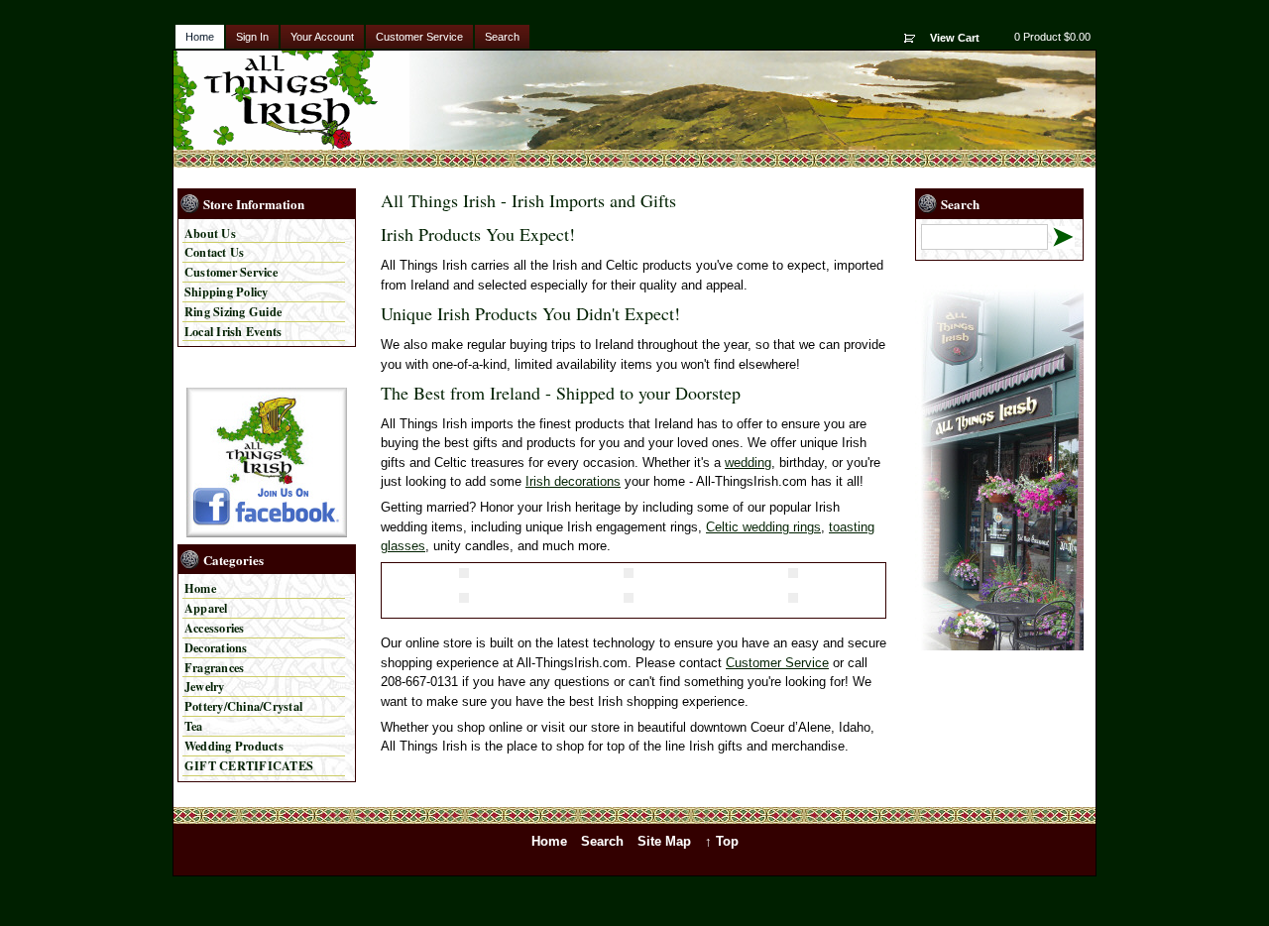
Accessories (214, 628)
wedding (748, 462)
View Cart (955, 38)
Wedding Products (234, 745)
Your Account (322, 37)
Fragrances (214, 667)
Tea (193, 726)
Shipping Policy (226, 291)
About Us (210, 233)
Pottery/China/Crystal (243, 706)
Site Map (664, 841)
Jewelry (204, 686)
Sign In (252, 37)
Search (502, 37)
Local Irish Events (233, 331)
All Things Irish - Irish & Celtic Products (295, 100)
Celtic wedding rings (763, 527)
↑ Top (722, 841)
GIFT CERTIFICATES (248, 765)
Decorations (216, 647)
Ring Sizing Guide (233, 311)
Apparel (206, 608)
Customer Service (419, 37)
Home (199, 37)
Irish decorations (573, 481)
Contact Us (214, 252)
